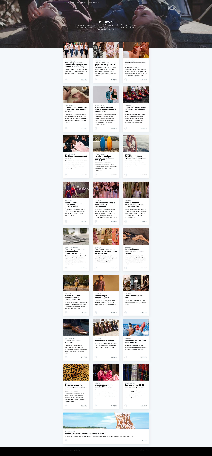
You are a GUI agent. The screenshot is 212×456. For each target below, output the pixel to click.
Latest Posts (141, 450)
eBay (78, 2)
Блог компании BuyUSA (69, 450)
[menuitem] (71, 2)
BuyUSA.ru (71, 2)
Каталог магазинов (93, 2)
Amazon (83, 2)
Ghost (147, 450)
